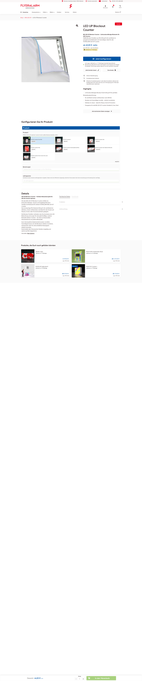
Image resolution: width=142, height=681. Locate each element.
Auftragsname (27, 176)
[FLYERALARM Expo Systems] (30, 6)
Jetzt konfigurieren (103, 59)
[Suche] (120, 6)
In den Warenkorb (102, 678)
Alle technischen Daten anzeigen (101, 111)
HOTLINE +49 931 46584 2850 (117, 1)
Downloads (111, 70)
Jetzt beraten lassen (91, 70)
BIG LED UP (28, 17)
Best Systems (30, 233)
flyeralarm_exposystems (92, 1)
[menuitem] (120, 6)
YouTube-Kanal (104, 1)
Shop (21, 17)
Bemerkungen (27, 167)
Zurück (118, 24)
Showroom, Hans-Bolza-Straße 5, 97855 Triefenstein (73, 1)
